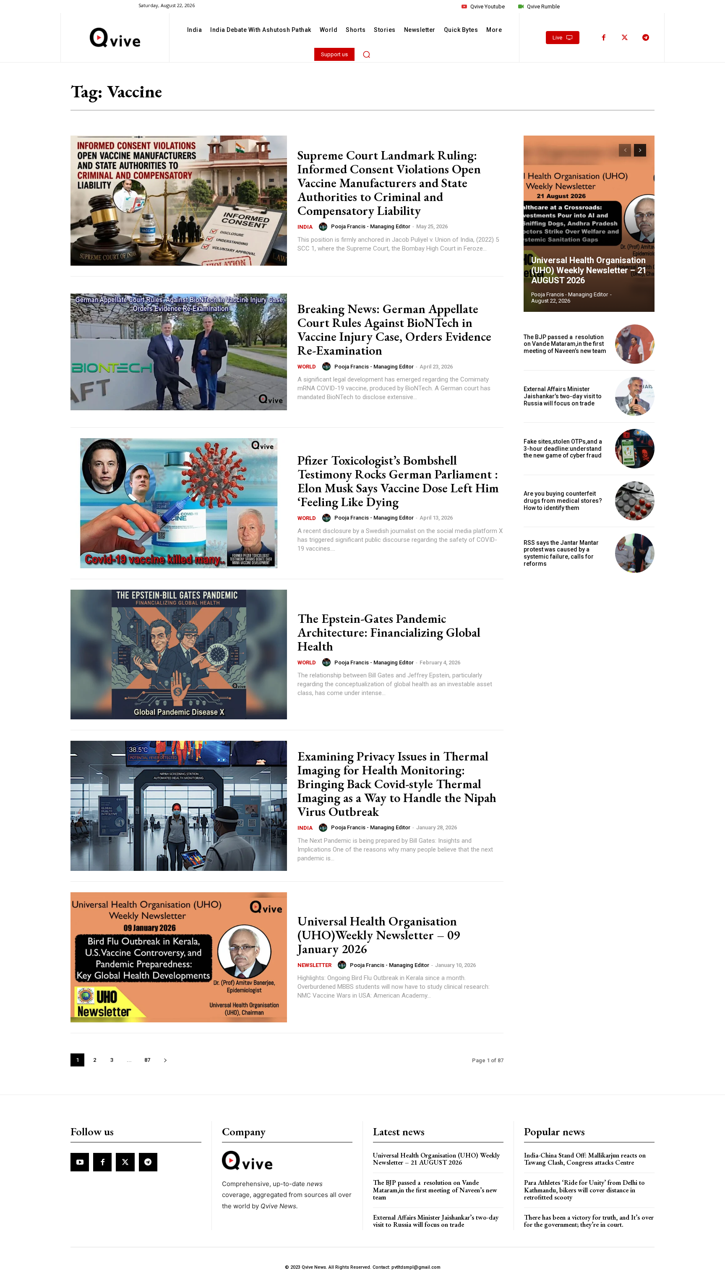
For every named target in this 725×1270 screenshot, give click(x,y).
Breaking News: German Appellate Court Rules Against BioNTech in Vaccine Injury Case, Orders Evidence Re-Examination (394, 329)
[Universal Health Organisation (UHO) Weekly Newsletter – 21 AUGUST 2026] (589, 224)
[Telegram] (645, 37)
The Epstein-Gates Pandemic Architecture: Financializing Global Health (388, 632)
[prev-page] (625, 150)
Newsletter (314, 965)
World (306, 366)
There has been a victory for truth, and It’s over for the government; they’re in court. (589, 1221)
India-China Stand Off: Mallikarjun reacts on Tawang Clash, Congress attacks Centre (585, 1159)
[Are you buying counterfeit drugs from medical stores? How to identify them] (635, 501)
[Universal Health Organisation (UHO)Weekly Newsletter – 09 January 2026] (178, 957)
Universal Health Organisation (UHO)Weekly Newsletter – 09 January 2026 (378, 935)
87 (147, 1060)
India (305, 227)
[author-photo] (324, 226)
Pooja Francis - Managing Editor (370, 226)
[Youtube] (79, 1162)
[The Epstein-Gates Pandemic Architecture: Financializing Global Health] (178, 655)
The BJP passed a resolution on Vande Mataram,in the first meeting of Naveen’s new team (566, 344)
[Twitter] (624, 37)
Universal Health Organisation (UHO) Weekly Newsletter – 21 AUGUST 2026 (589, 270)
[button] (367, 54)
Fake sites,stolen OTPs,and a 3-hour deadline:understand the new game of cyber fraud (563, 448)
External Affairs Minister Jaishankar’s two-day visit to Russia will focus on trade (563, 396)
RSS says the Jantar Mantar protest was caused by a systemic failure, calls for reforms (561, 553)
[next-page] (165, 1059)
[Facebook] (603, 37)
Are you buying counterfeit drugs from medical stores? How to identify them (563, 500)
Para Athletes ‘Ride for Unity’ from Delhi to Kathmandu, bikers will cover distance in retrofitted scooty (584, 1190)
